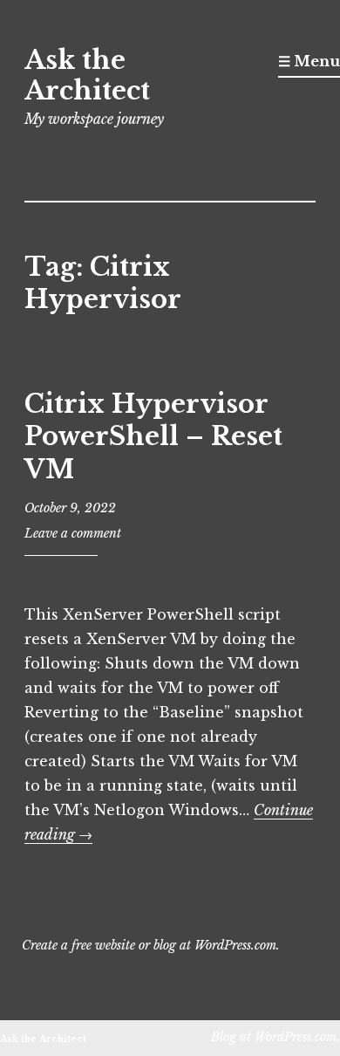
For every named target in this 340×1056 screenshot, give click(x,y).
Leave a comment (72, 533)
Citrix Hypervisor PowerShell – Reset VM (153, 436)
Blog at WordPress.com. (275, 1037)
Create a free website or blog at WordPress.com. (151, 945)
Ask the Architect (87, 75)
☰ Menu (309, 61)
